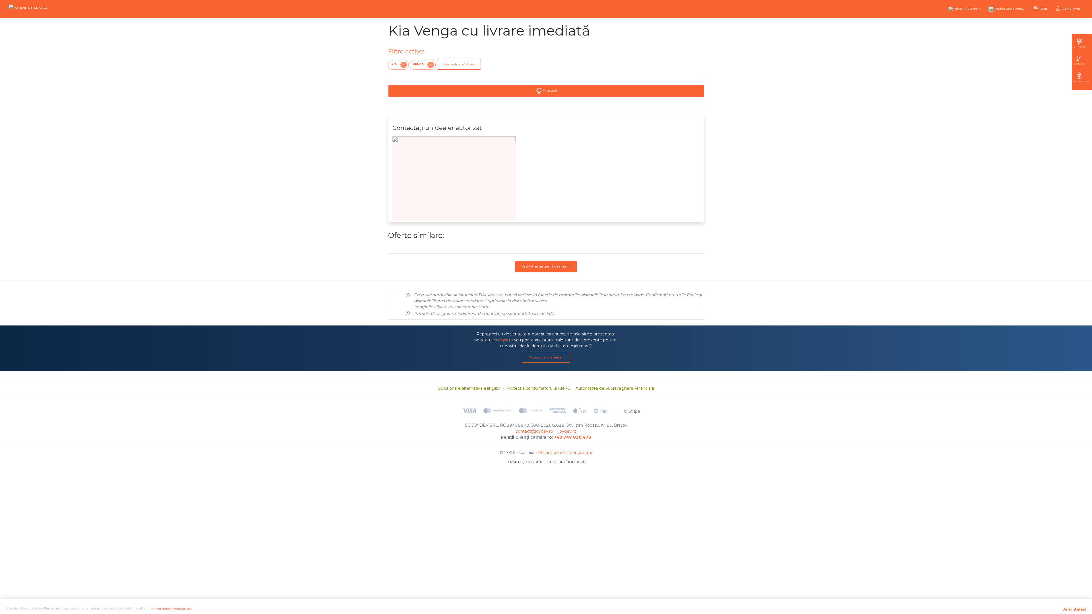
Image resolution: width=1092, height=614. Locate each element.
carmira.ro (503, 340)
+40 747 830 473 (572, 437)
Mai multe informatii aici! (174, 609)
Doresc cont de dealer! (546, 357)
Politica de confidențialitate (565, 452)
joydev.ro (567, 431)
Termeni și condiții (524, 462)
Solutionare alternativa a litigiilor (470, 388)
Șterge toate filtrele (459, 64)
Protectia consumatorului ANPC (538, 388)
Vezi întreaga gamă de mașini (546, 266)
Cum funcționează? (566, 462)
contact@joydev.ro (534, 431)
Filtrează (549, 90)
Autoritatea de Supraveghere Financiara (615, 388)
